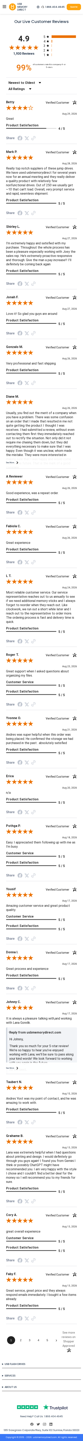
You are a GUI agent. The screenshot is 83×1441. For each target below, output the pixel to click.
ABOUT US (11, 1387)
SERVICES (10, 1375)
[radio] (60, 36)
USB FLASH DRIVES (15, 1364)
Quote (74, 6)
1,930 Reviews (23, 53)
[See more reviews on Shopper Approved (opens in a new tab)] (33, 139)
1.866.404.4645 (55, 7)
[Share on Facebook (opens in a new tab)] (20, 139)
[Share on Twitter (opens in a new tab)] (26, 139)
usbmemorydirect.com (45, 1437)
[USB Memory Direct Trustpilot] (41, 1407)
